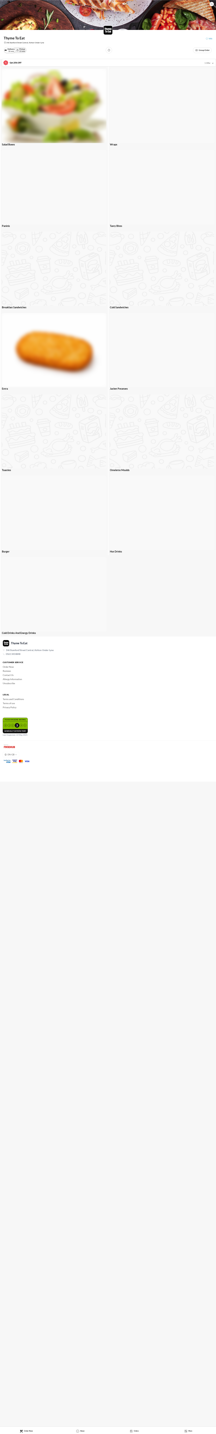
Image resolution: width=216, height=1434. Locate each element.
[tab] (27, 1431)
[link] (108, 654)
